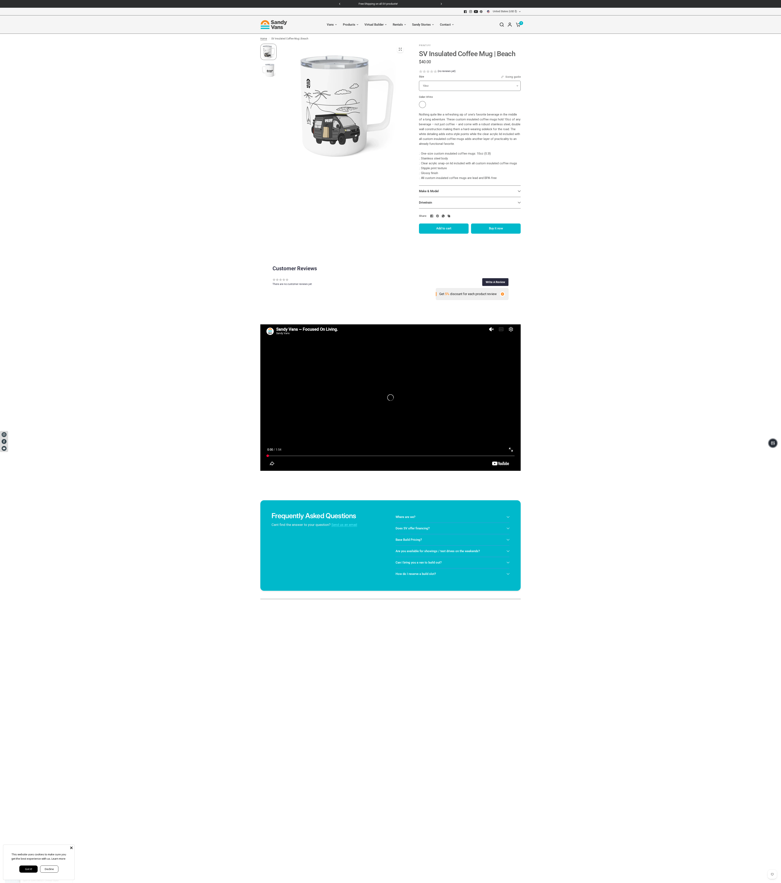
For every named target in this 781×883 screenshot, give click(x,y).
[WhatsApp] (443, 216)
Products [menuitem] (349, 24)
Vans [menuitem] (330, 24)
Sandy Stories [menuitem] (421, 24)
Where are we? (405, 517)
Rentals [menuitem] (398, 24)
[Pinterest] (481, 11)
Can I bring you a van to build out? (419, 562)
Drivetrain (425, 202)
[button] (437, 71)
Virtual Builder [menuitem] (374, 24)
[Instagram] (470, 11)
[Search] (502, 24)
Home (263, 38)
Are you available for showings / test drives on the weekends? (438, 551)
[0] (517, 24)
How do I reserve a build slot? (416, 574)
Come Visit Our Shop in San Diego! (390, 3)
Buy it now (496, 228)
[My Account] (510, 24)
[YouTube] (476, 11)
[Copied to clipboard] (448, 216)
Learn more (58, 858)
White (422, 104)
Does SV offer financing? (413, 528)
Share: (423, 216)
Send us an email (344, 525)
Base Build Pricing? (409, 540)
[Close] (71, 848)
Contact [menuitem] (445, 24)
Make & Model (429, 191)
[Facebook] (465, 11)
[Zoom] (400, 49)
